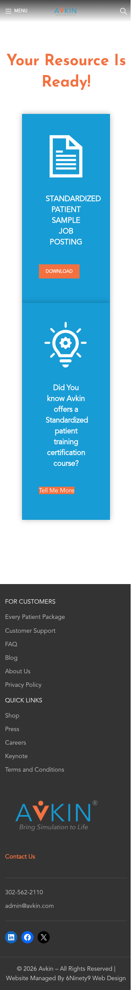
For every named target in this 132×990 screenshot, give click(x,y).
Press (12, 729)
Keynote (16, 756)
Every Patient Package (35, 617)
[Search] (123, 11)
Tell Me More (56, 490)
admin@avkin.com (29, 906)
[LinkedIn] (11, 937)
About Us (17, 671)
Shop (12, 715)
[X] (44, 937)
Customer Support (30, 630)
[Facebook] (27, 937)
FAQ (11, 644)
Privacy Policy (23, 685)
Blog (11, 657)
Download (59, 271)
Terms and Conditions (34, 769)
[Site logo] (65, 10)
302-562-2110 (24, 892)
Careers (15, 742)
